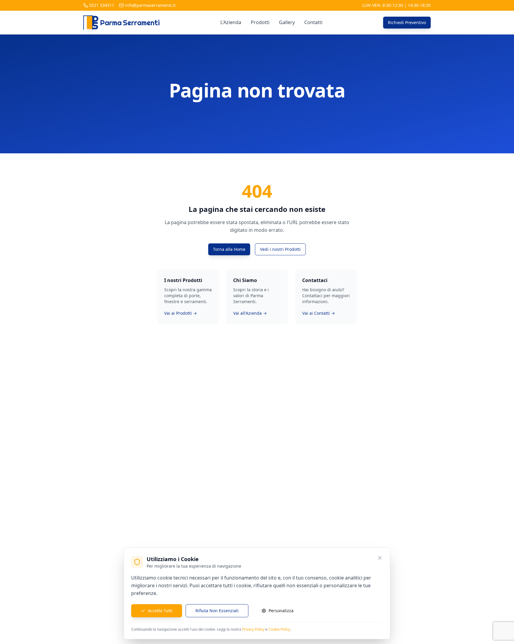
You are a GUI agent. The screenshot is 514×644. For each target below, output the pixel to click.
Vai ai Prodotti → (180, 313)
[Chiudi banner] (380, 558)
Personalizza (281, 610)
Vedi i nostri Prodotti (280, 249)
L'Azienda (230, 22)
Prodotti (260, 22)
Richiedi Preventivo (407, 22)
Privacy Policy (253, 629)
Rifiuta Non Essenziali (217, 610)
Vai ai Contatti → (318, 313)
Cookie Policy (279, 629)
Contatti (313, 22)
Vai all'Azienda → (250, 313)
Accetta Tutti (160, 610)
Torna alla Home (229, 249)
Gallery (287, 22)
